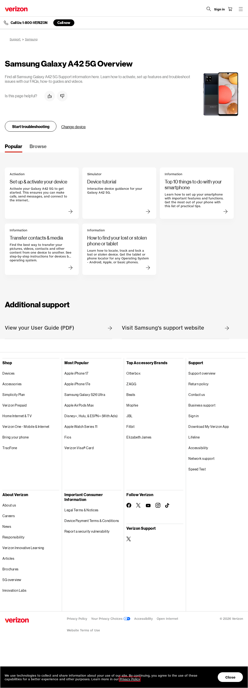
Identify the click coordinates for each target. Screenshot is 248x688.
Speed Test (197, 469)
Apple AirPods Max (79, 405)
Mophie (132, 405)
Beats (130, 395)
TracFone (9, 448)
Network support (201, 458)
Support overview (201, 373)
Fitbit (130, 426)
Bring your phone (15, 437)
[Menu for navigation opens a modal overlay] (240, 9)
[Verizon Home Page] (16, 8)
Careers (8, 516)
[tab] (13, 147)
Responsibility (13, 537)
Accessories (12, 384)
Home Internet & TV (17, 416)
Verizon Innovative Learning (23, 548)
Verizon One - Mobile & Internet (25, 426)
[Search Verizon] (208, 9)
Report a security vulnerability (87, 531)
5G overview (11, 580)
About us (9, 505)
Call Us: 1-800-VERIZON (29, 22)
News (6, 526)
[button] (49, 96)
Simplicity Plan (13, 395)
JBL (129, 416)
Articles (8, 558)
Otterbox (133, 373)
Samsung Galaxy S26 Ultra (84, 395)
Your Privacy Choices (107, 618)
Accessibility (198, 448)
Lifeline (194, 437)
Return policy (198, 384)
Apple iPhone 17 (76, 373)
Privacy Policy (77, 618)
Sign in (193, 416)
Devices (8, 373)
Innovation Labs (14, 590)
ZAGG (131, 384)
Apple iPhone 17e (77, 384)
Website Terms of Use (83, 630)
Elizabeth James (139, 437)
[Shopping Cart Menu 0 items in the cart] (230, 9)
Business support (201, 405)
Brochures (10, 569)
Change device (73, 126)
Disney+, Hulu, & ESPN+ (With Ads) (91, 416)
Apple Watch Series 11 (81, 426)
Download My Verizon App (208, 426)
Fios (67, 437)
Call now (63, 23)
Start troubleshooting (30, 126)
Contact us (196, 395)
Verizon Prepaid (14, 405)
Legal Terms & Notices (81, 510)
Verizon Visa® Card (79, 448)
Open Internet (167, 618)
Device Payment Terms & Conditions (91, 521)
